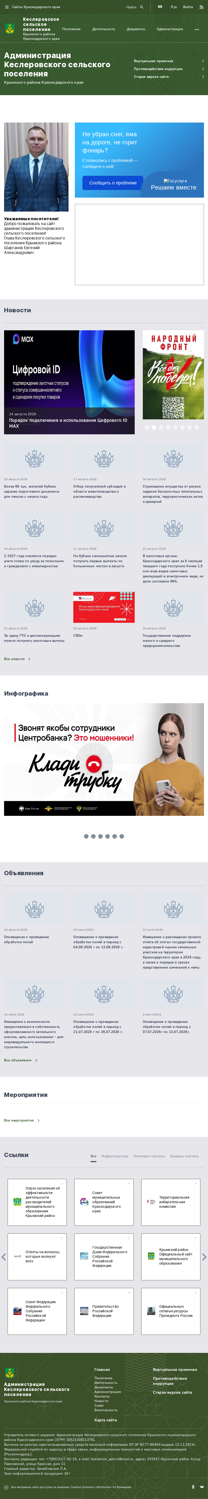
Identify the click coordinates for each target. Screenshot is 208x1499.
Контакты (102, 1396)
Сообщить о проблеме (113, 182)
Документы (136, 29)
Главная (102, 1369)
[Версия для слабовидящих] (160, 7)
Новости (101, 1401)
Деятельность (103, 29)
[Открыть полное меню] (197, 29)
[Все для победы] (173, 375)
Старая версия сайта (172, 1392)
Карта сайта (105, 1420)
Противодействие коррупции (170, 1381)
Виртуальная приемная (175, 1369)
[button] (147, 427)
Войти (188, 7)
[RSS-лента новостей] (198, 7)
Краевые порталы (184, 1156)
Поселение (71, 29)
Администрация (170, 29)
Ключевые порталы (149, 1156)
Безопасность (105, 1410)
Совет (99, 1405)
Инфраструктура (114, 1156)
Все (93, 1156)
